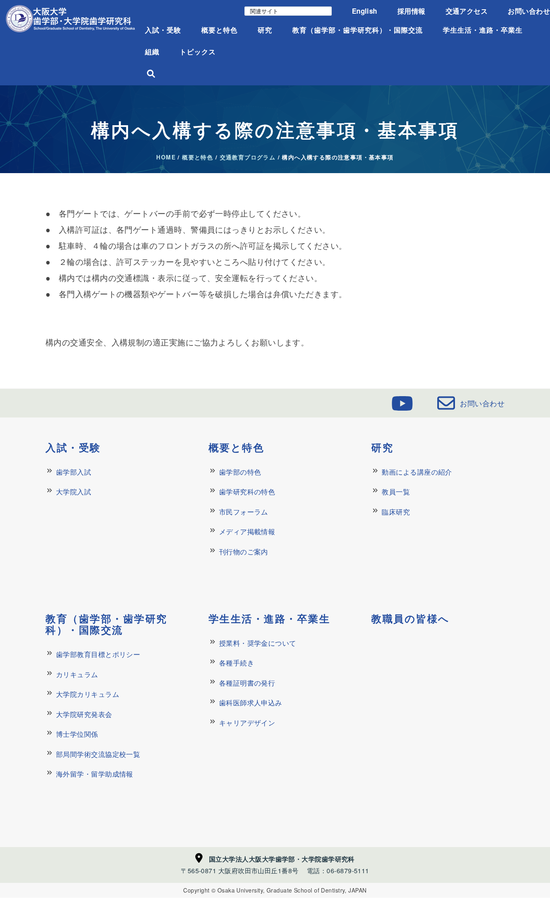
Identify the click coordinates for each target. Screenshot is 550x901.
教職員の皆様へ (410, 618)
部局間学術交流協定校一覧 (98, 754)
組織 (152, 51)
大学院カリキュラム (87, 694)
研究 (265, 30)
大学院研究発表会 (84, 714)
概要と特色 (219, 30)
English (364, 11)
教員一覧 (396, 491)
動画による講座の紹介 (417, 472)
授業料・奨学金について (257, 643)
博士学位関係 (77, 734)
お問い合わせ (529, 11)
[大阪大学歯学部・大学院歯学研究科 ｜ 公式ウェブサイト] (70, 18)
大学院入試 (73, 491)
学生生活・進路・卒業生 (483, 30)
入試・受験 (163, 30)
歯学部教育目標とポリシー (98, 654)
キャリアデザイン (247, 722)
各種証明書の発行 (247, 683)
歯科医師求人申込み (250, 702)
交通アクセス (467, 11)
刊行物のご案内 (243, 551)
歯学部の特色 (240, 472)
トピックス (198, 51)
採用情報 (411, 11)
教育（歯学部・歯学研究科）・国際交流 (357, 30)
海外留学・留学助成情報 (94, 774)
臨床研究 (396, 511)
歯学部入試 (73, 472)
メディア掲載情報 (247, 531)
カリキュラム (77, 674)
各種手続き (236, 662)
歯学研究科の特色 (247, 491)
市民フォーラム (243, 511)
